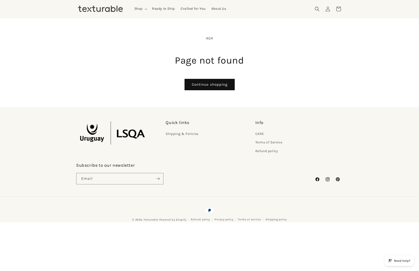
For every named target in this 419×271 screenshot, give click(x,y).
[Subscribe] (158, 178)
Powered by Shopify (172, 219)
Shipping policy (276, 219)
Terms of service (249, 219)
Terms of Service (268, 142)
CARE (259, 134)
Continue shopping (209, 84)
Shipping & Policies (182, 134)
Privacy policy (224, 219)
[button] (140, 9)
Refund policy (266, 151)
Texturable (151, 219)
